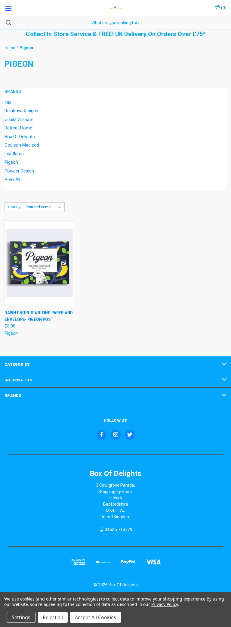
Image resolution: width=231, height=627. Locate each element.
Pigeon (11, 162)
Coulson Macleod (22, 145)
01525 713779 (118, 529)
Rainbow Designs (21, 110)
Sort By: (14, 207)
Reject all (53, 617)
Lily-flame (14, 154)
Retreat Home (18, 128)
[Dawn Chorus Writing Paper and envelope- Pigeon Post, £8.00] (39, 263)
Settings (21, 617)
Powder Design (19, 171)
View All (12, 179)
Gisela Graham (19, 119)
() (223, 7)
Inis (8, 102)
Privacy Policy (164, 604)
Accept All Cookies (95, 617)
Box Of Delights (20, 136)
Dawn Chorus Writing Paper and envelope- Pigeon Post (39, 316)
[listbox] (44, 207)
